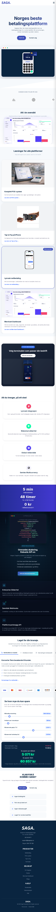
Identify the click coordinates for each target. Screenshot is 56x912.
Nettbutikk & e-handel (10, 652)
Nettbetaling (28, 853)
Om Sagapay (28, 870)
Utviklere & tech (28, 653)
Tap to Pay (28, 858)
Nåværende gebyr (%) (10, 727)
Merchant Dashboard (28, 876)
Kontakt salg (33, 38)
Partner (28, 873)
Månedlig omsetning (10, 713)
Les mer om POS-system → (12, 197)
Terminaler (28, 861)
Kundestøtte (28, 887)
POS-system (28, 856)
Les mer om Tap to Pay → (11, 241)
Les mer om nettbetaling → (12, 284)
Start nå (21, 38)
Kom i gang (22, 788)
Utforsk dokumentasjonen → (28, 573)
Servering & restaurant (45, 653)
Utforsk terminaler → (28, 355)
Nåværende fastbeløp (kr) (11, 734)
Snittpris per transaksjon (11, 720)
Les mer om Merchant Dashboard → (14, 329)
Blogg (28, 879)
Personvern (24, 906)
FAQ (28, 893)
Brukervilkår (31, 906)
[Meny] (54, 3)
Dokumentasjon (28, 890)
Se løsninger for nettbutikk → (10, 680)
